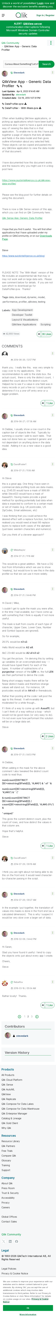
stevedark (21, 94)
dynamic (32, 297)
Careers (5, 1207)
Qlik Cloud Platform (11, 1079)
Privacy (5, 1202)
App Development (22, 310)
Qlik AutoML (8, 1089)
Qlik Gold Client (9, 1123)
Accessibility (8, 1197)
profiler (23, 301)
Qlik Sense (7, 1084)
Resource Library (10, 1141)
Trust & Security (10, 1192)
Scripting (45, 324)
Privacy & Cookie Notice (14, 1273)
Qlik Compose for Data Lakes (17, 1103)
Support (5, 1170)
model (41, 297)
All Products (7, 1074)
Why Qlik (6, 1127)
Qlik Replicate (8, 1099)
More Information (28, 1314)
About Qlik (7, 1183)
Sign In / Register (45, 15)
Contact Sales (9, 1221)
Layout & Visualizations (25, 319)
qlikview (32, 301)
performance (10, 301)
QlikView (6, 1094)
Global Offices (9, 1216)
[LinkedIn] (10, 1241)
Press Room (8, 1188)
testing (41, 301)
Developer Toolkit (22, 315)
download (20, 297)
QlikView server (32, 23)
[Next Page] (37, 1016)
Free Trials (7, 1150)
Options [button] (51, 43)
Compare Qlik (8, 1155)
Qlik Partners (8, 1146)
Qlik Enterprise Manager (14, 1113)
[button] (53, 72)
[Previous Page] (21, 1016)
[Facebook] (16, 1241)
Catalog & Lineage (11, 1118)
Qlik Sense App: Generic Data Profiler (22, 218)
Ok (28, 1308)
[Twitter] (3, 1241)
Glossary (6, 1160)
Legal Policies (8, 1268)
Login (40, 3)
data (11, 297)
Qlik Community (10, 42)
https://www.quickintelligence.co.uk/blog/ (23, 255)
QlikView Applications (24, 324)
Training (5, 1165)
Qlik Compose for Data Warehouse (20, 1108)
